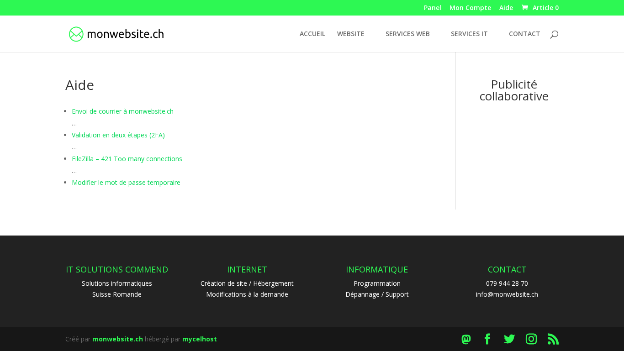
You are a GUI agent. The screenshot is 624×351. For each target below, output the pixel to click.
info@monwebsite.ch (507, 294)
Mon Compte (470, 8)
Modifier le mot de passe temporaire (126, 182)
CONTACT (524, 34)
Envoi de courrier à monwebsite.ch (123, 111)
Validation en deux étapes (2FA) (118, 135)
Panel (432, 8)
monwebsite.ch (117, 339)
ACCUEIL (312, 34)
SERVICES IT (469, 34)
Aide (506, 8)
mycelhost (199, 339)
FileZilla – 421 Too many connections (127, 158)
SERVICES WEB (408, 34)
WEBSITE (351, 34)
